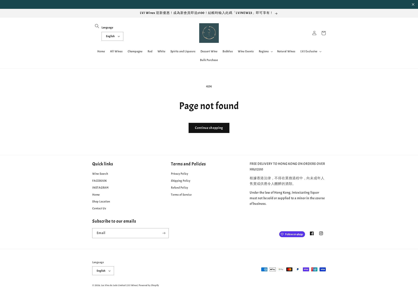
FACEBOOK (99, 181)
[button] (97, 26)
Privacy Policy (179, 174)
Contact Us (99, 208)
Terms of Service (181, 195)
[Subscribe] (164, 233)
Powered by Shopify (149, 285)
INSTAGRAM (100, 188)
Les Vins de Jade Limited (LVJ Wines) (119, 285)
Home (96, 195)
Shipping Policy (180, 181)
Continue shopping (209, 128)
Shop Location (101, 201)
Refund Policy (179, 188)
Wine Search (100, 174)
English (110, 36)
